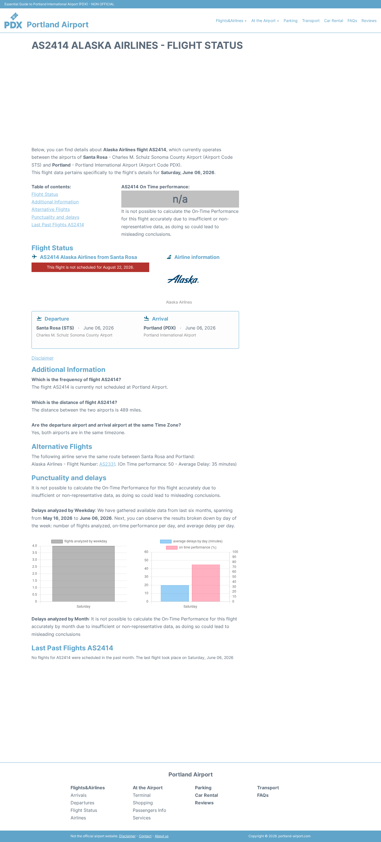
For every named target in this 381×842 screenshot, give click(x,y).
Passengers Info (149, 810)
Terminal (142, 795)
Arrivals (78, 795)
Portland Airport (58, 24)
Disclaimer (127, 836)
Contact (145, 836)
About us (161, 836)
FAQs (352, 20)
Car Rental (333, 20)
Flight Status (45, 194)
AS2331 (107, 464)
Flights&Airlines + (231, 20)
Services (142, 818)
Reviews (369, 20)
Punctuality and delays (55, 217)
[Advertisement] (190, 101)
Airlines (78, 818)
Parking (291, 20)
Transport (311, 20)
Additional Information (55, 202)
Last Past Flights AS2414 (58, 224)
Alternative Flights (51, 209)
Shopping (143, 802)
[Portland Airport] (13, 20)
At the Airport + (265, 20)
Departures (82, 802)
